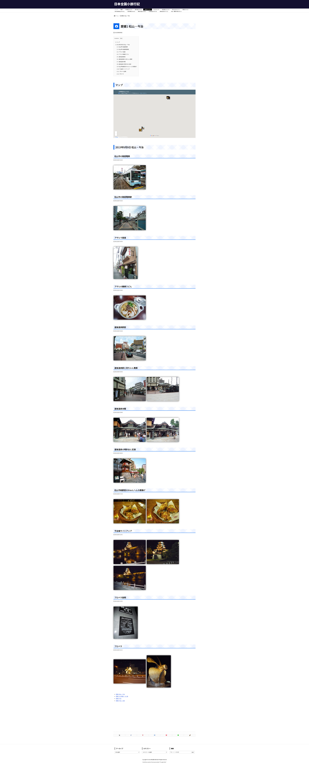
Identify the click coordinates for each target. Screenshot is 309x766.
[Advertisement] (154, 716)
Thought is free (163, 762)
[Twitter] (119, 735)
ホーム (116, 16)
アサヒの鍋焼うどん (123, 54)
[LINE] (178, 735)
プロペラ (120, 74)
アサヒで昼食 (121, 52)
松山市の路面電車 (122, 47)
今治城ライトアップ (123, 69)
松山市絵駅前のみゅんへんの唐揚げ (127, 66)
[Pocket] (166, 735)
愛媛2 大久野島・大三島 (122, 696)
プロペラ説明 (121, 71)
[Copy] (189, 735)
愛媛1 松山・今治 (126, 16)
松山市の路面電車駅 (123, 49)
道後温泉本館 (121, 61)
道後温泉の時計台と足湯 (124, 64)
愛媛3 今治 (118, 698)
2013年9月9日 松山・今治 (122, 44)
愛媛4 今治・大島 (120, 700)
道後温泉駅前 (121, 57)
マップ (117, 42)
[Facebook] (131, 735)
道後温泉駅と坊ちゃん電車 (124, 59)
